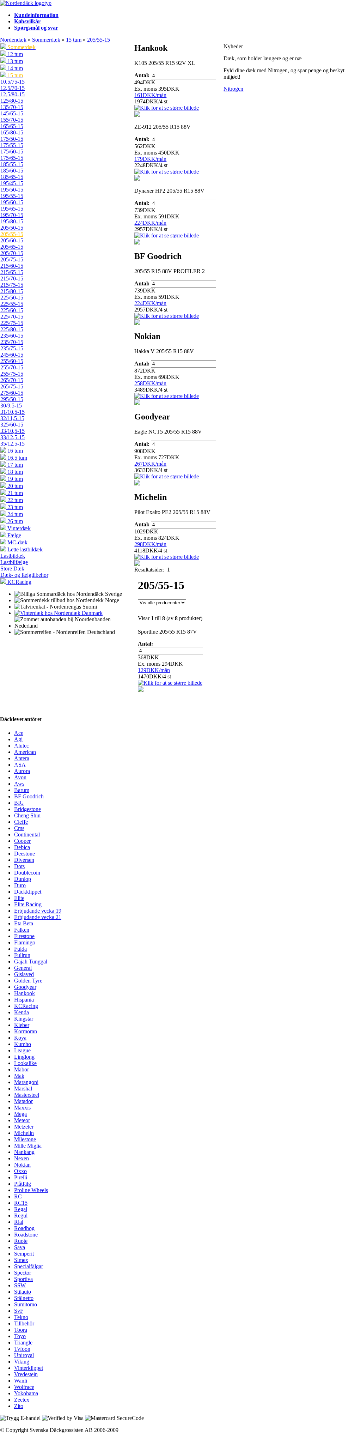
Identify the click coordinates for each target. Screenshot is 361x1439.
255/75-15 (11, 374)
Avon (20, 777)
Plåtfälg (22, 1184)
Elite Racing (28, 904)
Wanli (20, 1381)
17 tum (14, 465)
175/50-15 (11, 139)
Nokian (22, 1165)
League (22, 1050)
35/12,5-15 (12, 444)
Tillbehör (24, 1323)
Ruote (20, 1241)
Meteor (22, 1120)
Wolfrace (24, 1387)
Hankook (24, 993)
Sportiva (23, 1279)
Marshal (23, 1089)
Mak (19, 1076)
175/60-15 (11, 152)
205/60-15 (11, 240)
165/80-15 (11, 132)
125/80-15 (11, 101)
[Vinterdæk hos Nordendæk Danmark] (58, 613)
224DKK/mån (150, 223)
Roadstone (26, 1235)
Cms (19, 828)
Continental (27, 835)
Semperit (24, 1254)
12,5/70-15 (12, 88)
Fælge (13, 535)
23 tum (14, 507)
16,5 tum (16, 458)
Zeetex (21, 1400)
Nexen (21, 1158)
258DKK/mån (150, 383)
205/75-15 (11, 259)
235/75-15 (11, 348)
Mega (20, 1114)
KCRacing (18, 582)
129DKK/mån (154, 670)
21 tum (14, 493)
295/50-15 (11, 399)
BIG (19, 803)
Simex (21, 1260)
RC (18, 1196)
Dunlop (22, 879)
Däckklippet (27, 892)
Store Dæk (12, 569)
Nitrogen (233, 89)
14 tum (14, 68)
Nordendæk (13, 40)
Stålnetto (23, 1298)
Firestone (24, 936)
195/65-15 (11, 209)
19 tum (14, 479)
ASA (20, 765)
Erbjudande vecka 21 (37, 917)
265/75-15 (11, 386)
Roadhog (24, 1228)
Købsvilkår (27, 21)
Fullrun (22, 955)
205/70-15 (11, 253)
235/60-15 (11, 336)
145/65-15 (11, 113)
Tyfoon (22, 1349)
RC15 (20, 1203)
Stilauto (22, 1292)
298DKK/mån (150, 544)
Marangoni (26, 1082)
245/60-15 (11, 355)
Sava (19, 1247)
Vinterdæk (18, 528)
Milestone (25, 1139)
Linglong (24, 1057)
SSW (20, 1285)
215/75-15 (11, 285)
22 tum (14, 500)
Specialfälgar (28, 1266)
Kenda (21, 1012)
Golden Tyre (28, 981)
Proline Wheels (31, 1190)
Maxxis (22, 1108)
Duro (20, 885)
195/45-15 (11, 183)
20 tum (14, 486)
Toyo (20, 1336)
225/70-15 (11, 317)
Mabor (21, 1069)
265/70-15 (11, 380)
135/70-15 (11, 107)
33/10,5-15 (12, 431)
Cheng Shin (27, 815)
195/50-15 (11, 190)
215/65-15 (11, 272)
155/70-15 (11, 120)
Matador (23, 1101)
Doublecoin (27, 873)
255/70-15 (11, 367)
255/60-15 (11, 361)
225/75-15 (11, 323)
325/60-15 (11, 425)
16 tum (14, 451)
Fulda (20, 949)
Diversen (24, 860)
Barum (21, 790)
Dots (19, 866)
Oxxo (20, 1171)
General (23, 968)
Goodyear (25, 987)
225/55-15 (11, 304)
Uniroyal (24, 1355)
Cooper (22, 841)
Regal (20, 1209)
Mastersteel (26, 1095)
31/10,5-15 (12, 412)
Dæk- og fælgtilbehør (24, 575)
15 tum (73, 40)
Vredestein (26, 1374)
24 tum (14, 514)
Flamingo (24, 942)
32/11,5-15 (12, 418)
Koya (20, 1038)
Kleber (21, 1025)
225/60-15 (11, 310)
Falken (21, 930)
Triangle (23, 1343)
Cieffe (21, 822)
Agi (18, 739)
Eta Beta (23, 923)
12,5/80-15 (12, 94)
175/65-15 (11, 158)
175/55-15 (11, 145)
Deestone (24, 854)
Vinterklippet (28, 1368)
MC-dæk (16, 542)
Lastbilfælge (14, 562)
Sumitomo (25, 1304)
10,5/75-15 (12, 82)
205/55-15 (98, 40)
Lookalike (25, 1063)
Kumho (22, 1044)
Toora (20, 1330)
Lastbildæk (12, 556)
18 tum (14, 472)
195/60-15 (11, 202)
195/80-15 (11, 221)
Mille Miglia (28, 1146)
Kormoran (25, 1031)
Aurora (22, 771)
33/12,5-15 (12, 437)
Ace (18, 733)
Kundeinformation (36, 15)
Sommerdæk (46, 40)
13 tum (14, 61)
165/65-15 (11, 126)
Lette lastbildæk (24, 549)
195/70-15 (11, 215)
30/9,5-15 (11, 406)
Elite (19, 898)
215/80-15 (11, 291)
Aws (19, 784)
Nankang (24, 1152)
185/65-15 (11, 177)
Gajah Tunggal (30, 962)
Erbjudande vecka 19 (37, 911)
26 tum (14, 521)
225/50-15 (11, 298)
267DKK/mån (150, 464)
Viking (21, 1362)
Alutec (21, 746)
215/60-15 (11, 266)
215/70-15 (11, 279)
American (25, 752)
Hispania (24, 1000)
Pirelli (20, 1177)
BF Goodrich (29, 796)
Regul (20, 1216)
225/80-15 (11, 329)
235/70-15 (11, 342)
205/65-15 (11, 247)
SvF (18, 1311)
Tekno (21, 1317)
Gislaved (24, 974)
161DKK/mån (150, 95)
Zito (18, 1406)
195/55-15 (11, 196)
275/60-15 (11, 393)
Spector (22, 1273)
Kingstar (23, 1019)
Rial (18, 1222)
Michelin (24, 1133)
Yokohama (26, 1393)
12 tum (14, 54)
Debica (22, 847)
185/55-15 (11, 164)
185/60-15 (11, 171)
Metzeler (23, 1127)
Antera (21, 758)
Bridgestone (27, 809)
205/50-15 (11, 228)
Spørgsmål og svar (36, 28)
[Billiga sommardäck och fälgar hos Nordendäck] (25, 3)
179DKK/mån (150, 159)
